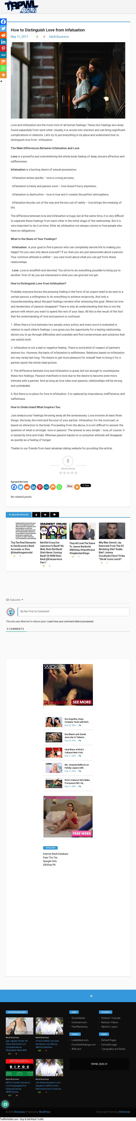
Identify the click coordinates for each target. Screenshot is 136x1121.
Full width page (109, 1044)
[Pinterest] (40, 487)
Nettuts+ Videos (109, 1022)
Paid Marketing (79, 1026)
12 (72, 557)
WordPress (44, 1112)
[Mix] (53, 487)
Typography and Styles (113, 1049)
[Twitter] (20, 487)
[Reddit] (27, 487)
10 (43, 566)
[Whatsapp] (59, 487)
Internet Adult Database (55, 854)
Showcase (19, 1112)
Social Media (78, 1018)
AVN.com (76, 1049)
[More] (77, 487)
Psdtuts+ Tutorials (110, 1018)
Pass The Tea (50, 857)
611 (9, 1054)
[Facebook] (14, 487)
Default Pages (108, 1040)
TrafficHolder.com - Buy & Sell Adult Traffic (22, 1119)
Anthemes (124, 1112)
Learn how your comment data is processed (70, 621)
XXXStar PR (49, 864)
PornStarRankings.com (84, 1044)
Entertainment (79, 1022)
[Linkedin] (33, 487)
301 (39, 1092)
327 (9, 1095)
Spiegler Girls (50, 861)
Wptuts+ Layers (109, 1026)
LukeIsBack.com (80, 1040)
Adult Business (59, 36)
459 (39, 1051)
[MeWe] (46, 487)
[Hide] (1, 81)
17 (14, 556)
